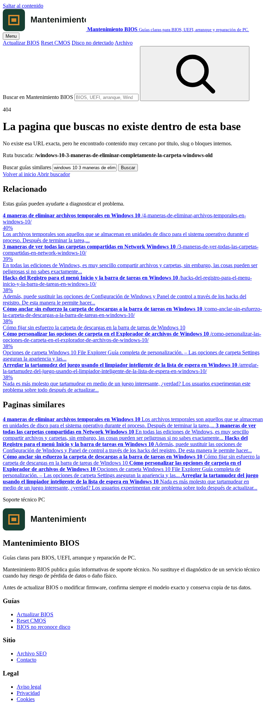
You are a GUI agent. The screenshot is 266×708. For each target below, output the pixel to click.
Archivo (124, 43)
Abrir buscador (53, 174)
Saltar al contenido (23, 6)
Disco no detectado (93, 43)
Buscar (128, 167)
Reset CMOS (55, 43)
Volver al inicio (20, 174)
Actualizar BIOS (21, 43)
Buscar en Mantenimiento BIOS (38, 97)
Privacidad (28, 693)
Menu (11, 36)
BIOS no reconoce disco (43, 627)
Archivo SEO (32, 653)
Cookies (26, 699)
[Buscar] (194, 73)
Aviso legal (29, 687)
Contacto (26, 660)
